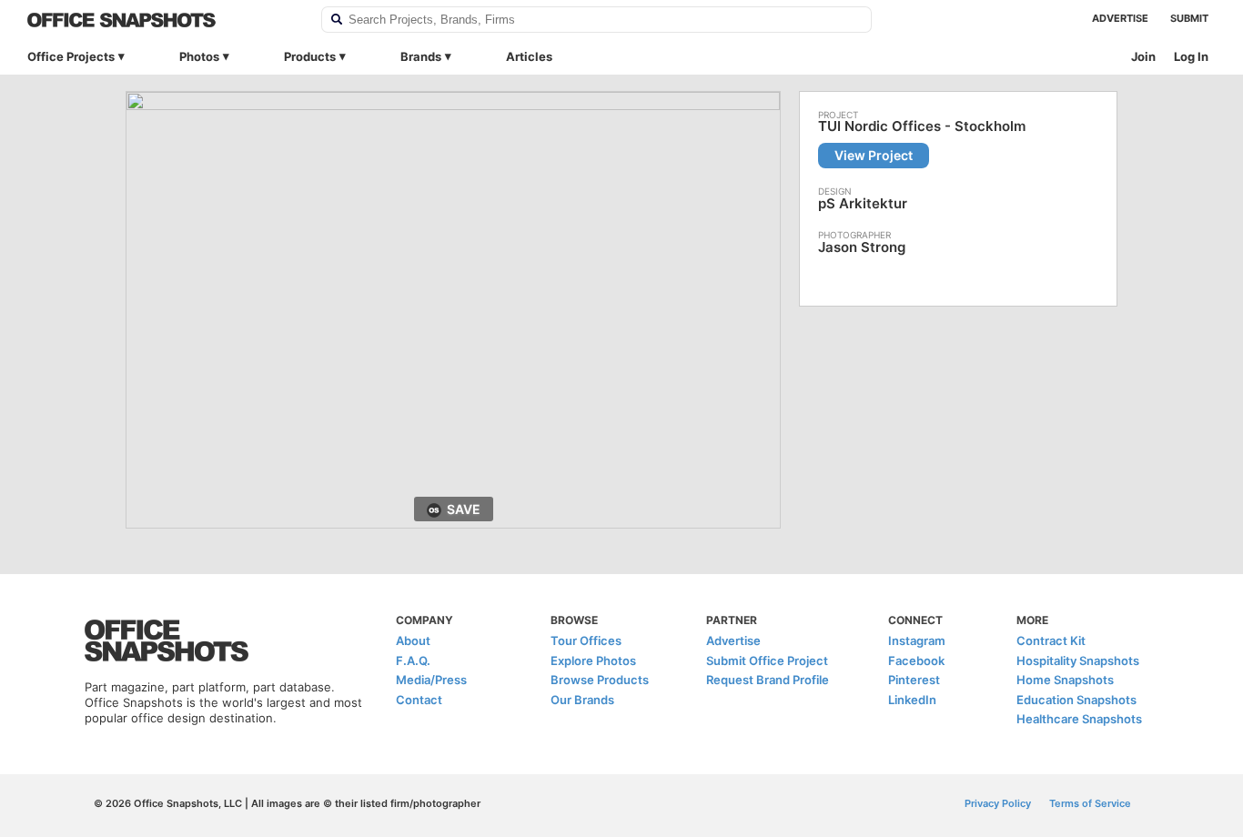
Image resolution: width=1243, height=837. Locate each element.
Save (463, 509)
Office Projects (71, 56)
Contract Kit (1051, 640)
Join (1143, 56)
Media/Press (431, 679)
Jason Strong (861, 247)
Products (310, 56)
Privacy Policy (998, 803)
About (413, 640)
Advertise (1120, 18)
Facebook (916, 660)
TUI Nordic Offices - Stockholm (922, 126)
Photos (199, 56)
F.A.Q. (413, 660)
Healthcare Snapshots (1079, 718)
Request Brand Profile (767, 679)
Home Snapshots (1065, 679)
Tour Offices (586, 640)
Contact (419, 699)
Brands (420, 56)
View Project (873, 155)
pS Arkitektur (862, 203)
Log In (1191, 56)
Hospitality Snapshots (1077, 660)
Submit (1189, 18)
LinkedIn (912, 699)
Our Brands (582, 699)
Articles (529, 56)
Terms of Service (1090, 803)
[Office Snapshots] (162, 20)
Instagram (916, 640)
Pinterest (914, 679)
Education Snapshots (1076, 699)
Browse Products (600, 679)
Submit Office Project (767, 660)
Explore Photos (593, 660)
